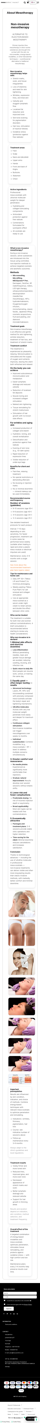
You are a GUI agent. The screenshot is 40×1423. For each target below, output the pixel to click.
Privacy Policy (28, 1304)
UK (34, 2)
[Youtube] (15, 1313)
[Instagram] (11, 1313)
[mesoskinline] (10, 2)
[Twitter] (8, 1313)
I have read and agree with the (19, 1304)
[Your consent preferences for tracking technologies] (36, 1419)
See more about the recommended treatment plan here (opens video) (20, 567)
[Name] (20, 1293)
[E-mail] (20, 1297)
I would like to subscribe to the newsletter (19, 1300)
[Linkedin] (18, 1313)
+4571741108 (15, 1346)
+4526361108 (13, 1349)
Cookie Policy (17, 1421)
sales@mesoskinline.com (16, 1353)
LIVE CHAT (31, 1418)
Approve (8, 1309)
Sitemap (7, 1366)
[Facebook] (5, 1313)
